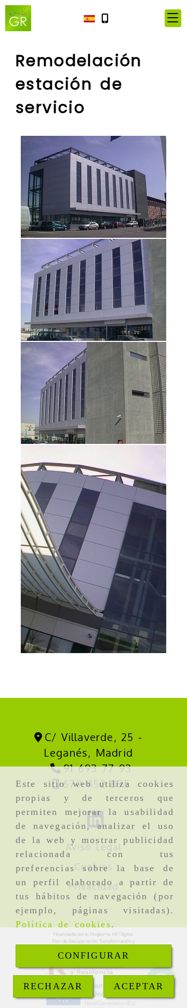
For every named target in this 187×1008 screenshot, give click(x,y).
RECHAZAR (53, 986)
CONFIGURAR (94, 955)
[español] (89, 17)
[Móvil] (105, 18)
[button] (173, 18)
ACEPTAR (139, 986)
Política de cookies (63, 924)
